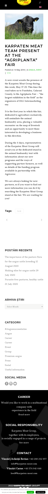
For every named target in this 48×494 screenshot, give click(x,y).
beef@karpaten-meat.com (24, 473)
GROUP (8, 351)
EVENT (39, 70)
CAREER (8, 338)
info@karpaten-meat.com (24, 463)
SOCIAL (8, 365)
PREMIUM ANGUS (13, 356)
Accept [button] (30, 492)
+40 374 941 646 (32, 468)
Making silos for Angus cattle (20, 270)
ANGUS (32, 70)
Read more (24, 414)
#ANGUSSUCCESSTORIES (16, 329)
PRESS (8, 360)
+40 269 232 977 (38, 459)
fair (19, 211)
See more (24, 442)
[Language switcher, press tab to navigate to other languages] (40, 7)
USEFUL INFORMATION (15, 369)
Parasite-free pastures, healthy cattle (24, 279)
